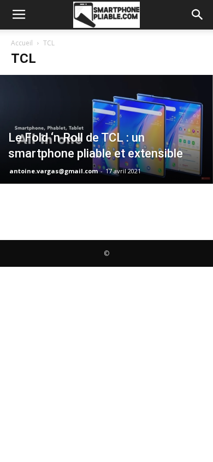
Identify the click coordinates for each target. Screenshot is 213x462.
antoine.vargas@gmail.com (53, 171)
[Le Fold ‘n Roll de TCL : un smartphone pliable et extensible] (106, 129)
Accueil (22, 43)
